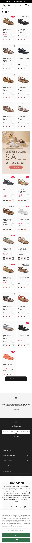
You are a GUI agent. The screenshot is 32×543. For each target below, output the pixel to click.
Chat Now (16, 409)
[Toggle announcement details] (24, 2)
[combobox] (18, 432)
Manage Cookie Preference (16, 530)
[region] (16, 526)
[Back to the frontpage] (2, 8)
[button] (13, 40)
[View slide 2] (15, 413)
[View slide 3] (17, 413)
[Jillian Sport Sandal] (23, 51)
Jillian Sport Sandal (23, 58)
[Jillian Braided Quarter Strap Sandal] (9, 22)
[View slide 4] (19, 413)
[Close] (30, 513)
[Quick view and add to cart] (13, 35)
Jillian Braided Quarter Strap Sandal (7, 31)
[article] (16, 152)
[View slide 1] (13, 413)
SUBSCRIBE (16, 437)
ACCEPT (16, 540)
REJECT (16, 535)
